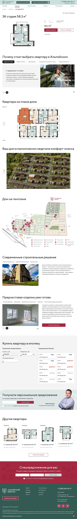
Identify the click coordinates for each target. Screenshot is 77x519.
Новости (46, 6)
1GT (74, 516)
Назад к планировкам (70, 13)
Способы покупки (31, 6)
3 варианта (6, 425)
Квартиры (17, 6)
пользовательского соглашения (46, 478)
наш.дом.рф (16, 510)
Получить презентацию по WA (40, 2)
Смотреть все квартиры (38, 454)
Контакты (72, 6)
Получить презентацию (53, 325)
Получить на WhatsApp (65, 30)
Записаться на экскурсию (23, 2)
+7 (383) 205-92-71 (68, 1)
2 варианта (24, 425)
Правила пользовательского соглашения (12, 516)
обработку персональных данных (21, 405)
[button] (24, 116)
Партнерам (41, 492)
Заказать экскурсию (51, 30)
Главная (4, 9)
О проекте (4, 6)
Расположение (59, 6)
